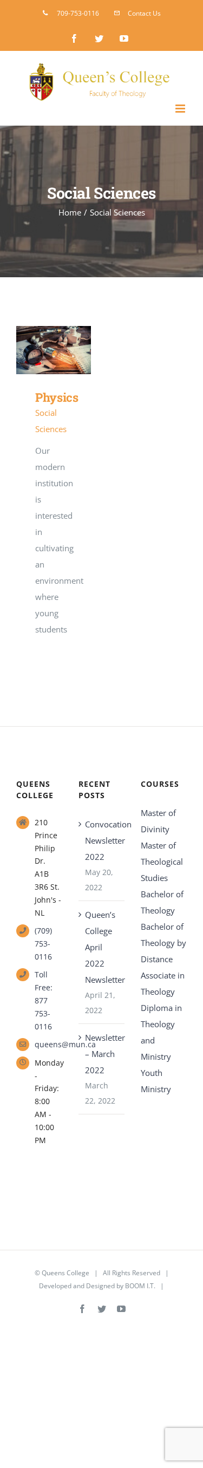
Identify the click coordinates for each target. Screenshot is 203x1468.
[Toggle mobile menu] (181, 108)
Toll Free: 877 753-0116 (44, 1000)
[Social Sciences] (53, 350)
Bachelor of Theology (162, 902)
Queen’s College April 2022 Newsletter (102, 947)
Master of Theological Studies (162, 861)
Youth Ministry (156, 1080)
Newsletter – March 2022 (102, 1053)
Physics (37, 350)
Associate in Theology (163, 983)
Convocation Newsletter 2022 (102, 840)
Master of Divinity (158, 820)
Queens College (65, 1272)
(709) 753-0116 (43, 943)
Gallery (69, 350)
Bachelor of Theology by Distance (163, 942)
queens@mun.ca (48, 1044)
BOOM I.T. (140, 1285)
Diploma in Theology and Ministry (161, 1032)
